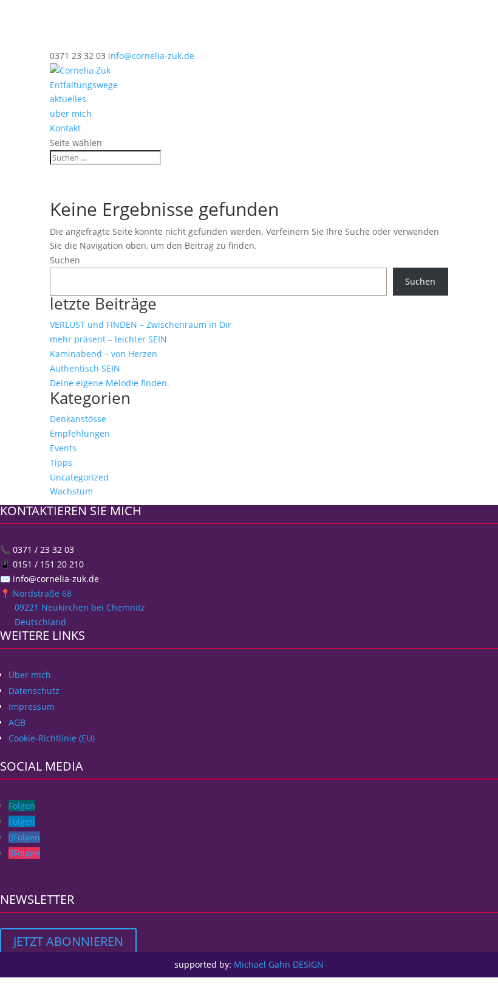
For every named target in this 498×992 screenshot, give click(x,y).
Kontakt (65, 128)
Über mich (30, 675)
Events (63, 448)
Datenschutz (34, 690)
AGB (17, 722)
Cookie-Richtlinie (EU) (52, 738)
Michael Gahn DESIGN (279, 964)
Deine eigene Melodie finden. (109, 383)
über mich (71, 113)
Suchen (65, 260)
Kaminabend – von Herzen (103, 353)
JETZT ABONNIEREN (68, 941)
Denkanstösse (78, 419)
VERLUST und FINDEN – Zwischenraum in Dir (140, 324)
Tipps (61, 462)
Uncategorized (79, 477)
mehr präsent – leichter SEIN (108, 339)
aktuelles (68, 99)
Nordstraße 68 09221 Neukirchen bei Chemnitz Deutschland (72, 608)
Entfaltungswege (84, 85)
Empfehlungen (80, 433)
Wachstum (71, 491)
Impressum (32, 706)
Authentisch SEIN (85, 368)
